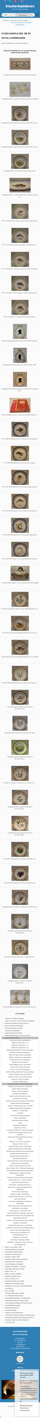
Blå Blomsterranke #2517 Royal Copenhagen (20, 1050)
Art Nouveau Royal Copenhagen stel (20, 1040)
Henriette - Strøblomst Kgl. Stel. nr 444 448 (20, 1106)
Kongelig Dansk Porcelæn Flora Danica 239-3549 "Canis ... (20, 123)
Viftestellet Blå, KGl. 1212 (20, 1235)
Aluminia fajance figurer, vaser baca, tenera (17, 1035)
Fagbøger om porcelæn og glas (14, 1283)
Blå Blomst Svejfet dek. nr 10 (20, 1047)
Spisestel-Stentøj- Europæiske (14, 1261)
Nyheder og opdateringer (12, 1030)
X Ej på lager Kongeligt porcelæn (20, 1240)
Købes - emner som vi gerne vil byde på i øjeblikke (20, 1021)
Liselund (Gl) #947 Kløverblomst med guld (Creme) (20, 1138)
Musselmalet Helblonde (20, 1158)
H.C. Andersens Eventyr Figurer (14, 1295)
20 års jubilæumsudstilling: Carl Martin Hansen (18, 1303)
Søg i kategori (23, 15)
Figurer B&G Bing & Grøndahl (13, 1033)
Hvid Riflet (20, 1113)
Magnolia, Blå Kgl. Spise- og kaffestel (20, 1146)
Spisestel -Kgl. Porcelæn (19, 20)
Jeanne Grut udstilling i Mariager (14, 1018)
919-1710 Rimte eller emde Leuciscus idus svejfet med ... (20, 221)
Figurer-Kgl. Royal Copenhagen (14, 1026)
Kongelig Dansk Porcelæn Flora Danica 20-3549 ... (20, 733)
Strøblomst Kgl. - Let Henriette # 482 (20, 1210)
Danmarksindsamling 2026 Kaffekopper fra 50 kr (19, 1317)
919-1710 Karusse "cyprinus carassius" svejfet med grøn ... (20, 269)
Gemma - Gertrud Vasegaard (20, 1091)
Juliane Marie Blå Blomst (20, 1125)
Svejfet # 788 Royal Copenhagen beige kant (20, 1213)
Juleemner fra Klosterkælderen (14, 1312)
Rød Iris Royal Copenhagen (20, 1191)
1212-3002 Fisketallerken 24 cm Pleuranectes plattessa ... (20, 439)
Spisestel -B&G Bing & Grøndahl (14, 1249)
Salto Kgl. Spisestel (20, 1199)
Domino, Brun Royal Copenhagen (20, 1067)
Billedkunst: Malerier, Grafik (13, 1276)
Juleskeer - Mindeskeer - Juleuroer (15, 1266)
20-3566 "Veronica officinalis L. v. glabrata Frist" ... (20, 957)
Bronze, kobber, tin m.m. (12, 1278)
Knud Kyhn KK (9, 1288)
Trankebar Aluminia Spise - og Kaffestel (20, 1225)
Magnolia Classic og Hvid (20, 1144)
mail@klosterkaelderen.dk (22, 1348)
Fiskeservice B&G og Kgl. (20, 1081)
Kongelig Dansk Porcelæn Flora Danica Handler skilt (20, 75)
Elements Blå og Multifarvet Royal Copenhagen (20, 1072)
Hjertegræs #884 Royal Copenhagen (20, 1108)
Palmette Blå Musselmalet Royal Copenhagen (20, 1170)
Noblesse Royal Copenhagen (20, 1163)
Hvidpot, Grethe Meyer (20, 1118)
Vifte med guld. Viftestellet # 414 (20, 1232)
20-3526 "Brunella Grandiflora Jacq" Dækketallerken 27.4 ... (20, 609)
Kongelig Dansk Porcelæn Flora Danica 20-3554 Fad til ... (20, 907)
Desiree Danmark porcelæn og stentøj (16, 1259)
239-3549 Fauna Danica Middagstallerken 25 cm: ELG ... (20, 633)
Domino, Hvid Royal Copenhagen (20, 1069)
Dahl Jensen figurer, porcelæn (13, 1028)
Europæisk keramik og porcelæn (14, 1281)
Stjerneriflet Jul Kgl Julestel (20, 1208)
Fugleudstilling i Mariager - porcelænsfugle (17, 1298)
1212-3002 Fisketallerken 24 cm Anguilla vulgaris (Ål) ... (20, 535)
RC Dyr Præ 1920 (10, 1322)
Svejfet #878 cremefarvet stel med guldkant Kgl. (20, 1215)
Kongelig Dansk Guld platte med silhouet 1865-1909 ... (20, 365)
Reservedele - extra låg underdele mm (20, 1185)
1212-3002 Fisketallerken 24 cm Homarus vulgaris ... (20, 463)
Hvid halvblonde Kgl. (20, 1244)
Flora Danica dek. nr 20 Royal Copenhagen (20, 1084)
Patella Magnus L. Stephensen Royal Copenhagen (20, 1174)
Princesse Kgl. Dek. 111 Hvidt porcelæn (20, 1180)
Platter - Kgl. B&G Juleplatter (13, 1274)
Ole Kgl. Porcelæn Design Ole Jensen (20, 1166)
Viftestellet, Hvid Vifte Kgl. (20, 1237)
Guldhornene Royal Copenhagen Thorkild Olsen (20, 1101)
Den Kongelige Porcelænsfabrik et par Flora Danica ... (20, 1007)
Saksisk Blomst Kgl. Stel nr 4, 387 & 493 (20, 1196)
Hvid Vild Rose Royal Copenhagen (20, 1115)
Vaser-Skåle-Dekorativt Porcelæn (14, 1269)
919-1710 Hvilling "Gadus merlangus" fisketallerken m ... (20, 245)
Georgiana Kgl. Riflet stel (20, 1093)
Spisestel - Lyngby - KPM (12, 1257)
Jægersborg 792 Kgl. (20, 1127)
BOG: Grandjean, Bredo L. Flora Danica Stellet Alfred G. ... (20, 415)
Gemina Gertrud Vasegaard (20, 1089)
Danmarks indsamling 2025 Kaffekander (17, 1320)
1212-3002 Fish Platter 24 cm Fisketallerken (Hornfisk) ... (20, 559)
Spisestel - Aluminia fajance (13, 1254)
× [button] (37, 1371)
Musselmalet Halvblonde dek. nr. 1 (20, 1156)
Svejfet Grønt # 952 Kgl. (20, 1218)
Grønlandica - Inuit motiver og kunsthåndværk (18, 1286)
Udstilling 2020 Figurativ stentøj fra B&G (16, 1300)
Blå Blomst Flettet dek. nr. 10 (20, 1043)
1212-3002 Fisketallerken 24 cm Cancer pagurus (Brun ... (20, 487)
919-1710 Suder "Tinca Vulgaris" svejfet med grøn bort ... (20, 293)
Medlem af (20, 1352)
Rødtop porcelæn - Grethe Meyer (20, 1194)
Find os (20, 1367)
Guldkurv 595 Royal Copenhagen (20, 1103)
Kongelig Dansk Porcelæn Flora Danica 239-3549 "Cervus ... (20, 147)
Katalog (6, 20)
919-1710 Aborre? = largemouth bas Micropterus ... (20, 317)
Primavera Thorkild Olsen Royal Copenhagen (20, 1177)
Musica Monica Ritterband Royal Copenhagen (20, 1151)
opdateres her (28, 1383)
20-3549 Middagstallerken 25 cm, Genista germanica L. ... (20, 683)
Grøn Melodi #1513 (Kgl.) (20, 1098)
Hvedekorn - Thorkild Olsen (20, 1110)
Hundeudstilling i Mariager (12, 1305)
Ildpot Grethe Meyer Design (20, 1120)
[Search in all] (32, 15)
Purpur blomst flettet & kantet (20, 1182)
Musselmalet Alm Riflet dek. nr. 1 (20, 1153)
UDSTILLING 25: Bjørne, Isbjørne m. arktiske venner (20, 1315)
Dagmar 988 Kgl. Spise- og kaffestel (20, 1064)
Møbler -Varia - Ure (10, 1271)
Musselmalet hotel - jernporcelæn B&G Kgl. (20, 1161)
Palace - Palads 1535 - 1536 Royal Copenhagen (20, 1168)
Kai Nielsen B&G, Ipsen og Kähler (14, 1293)
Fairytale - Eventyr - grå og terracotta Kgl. (20, 1077)
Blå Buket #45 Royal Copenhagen (20, 1052)
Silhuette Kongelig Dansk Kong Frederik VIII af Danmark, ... (20, 341)
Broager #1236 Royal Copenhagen (20, 1060)
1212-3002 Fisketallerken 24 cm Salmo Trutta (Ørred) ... (20, 511)
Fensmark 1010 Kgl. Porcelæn (20, 1079)
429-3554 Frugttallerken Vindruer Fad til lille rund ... (20, 883)
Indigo (20, 1123)
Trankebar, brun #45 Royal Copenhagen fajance (20, 1227)
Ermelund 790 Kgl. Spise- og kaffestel (20, 1074)
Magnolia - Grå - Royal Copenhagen (20, 1141)
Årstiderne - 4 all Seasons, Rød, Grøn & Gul (20, 1242)
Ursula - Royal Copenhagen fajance (20, 1230)
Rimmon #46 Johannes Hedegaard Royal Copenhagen (20, 1188)
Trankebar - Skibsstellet (20, 1223)
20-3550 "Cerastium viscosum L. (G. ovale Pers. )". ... (20, 783)
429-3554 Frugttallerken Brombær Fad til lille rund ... (20, 859)
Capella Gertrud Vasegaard (20, 1062)
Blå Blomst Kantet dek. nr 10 (20, 1045)
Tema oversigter (9, 1291)
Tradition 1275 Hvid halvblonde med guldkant (20, 1220)
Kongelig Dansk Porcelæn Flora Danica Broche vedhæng (20, 99)
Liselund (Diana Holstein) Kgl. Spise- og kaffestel (20, 1133)
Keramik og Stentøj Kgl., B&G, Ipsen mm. (17, 1023)
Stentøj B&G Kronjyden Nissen (14, 1252)
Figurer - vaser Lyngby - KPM (13, 1247)
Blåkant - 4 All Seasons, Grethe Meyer (20, 1057)
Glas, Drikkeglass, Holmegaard (14, 1264)
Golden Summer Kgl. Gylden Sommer (20, 1096)
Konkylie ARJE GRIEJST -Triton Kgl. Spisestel (20, 1130)
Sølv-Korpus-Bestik (10, 1310)
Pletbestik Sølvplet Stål (11, 1308)
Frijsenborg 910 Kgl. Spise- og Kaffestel (20, 1086)
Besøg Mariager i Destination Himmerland (26, 1408)
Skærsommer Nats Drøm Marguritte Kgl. (20, 1206)
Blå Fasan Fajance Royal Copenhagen (20, 1055)
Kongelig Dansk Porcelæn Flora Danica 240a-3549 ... (20, 171)
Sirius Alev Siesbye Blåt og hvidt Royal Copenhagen (20, 1202)
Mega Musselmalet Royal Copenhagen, (20, 1149)
